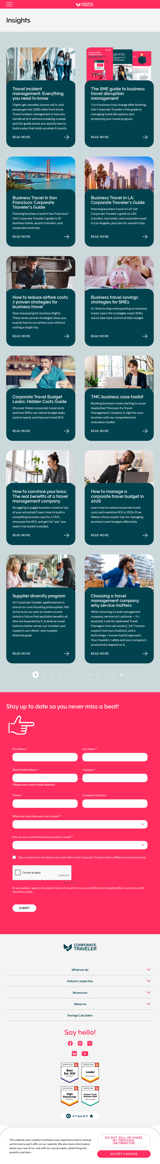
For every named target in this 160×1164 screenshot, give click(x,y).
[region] (80, 1146)
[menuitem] (80, 970)
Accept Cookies (124, 1154)
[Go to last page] (122, 675)
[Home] (88, 4)
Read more (32, 138)
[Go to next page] (114, 675)
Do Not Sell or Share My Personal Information (123, 1140)
